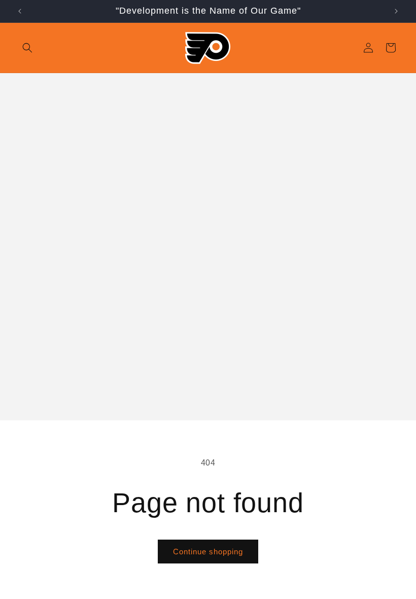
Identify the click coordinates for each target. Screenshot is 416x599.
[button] (27, 48)
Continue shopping (208, 551)
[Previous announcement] (20, 11)
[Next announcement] (396, 11)
